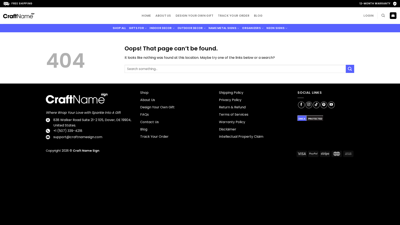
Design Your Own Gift (195, 16)
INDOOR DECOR (161, 28)
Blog (258, 16)
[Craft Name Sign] (18, 15)
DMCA (302, 119)
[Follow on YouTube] (331, 104)
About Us (163, 16)
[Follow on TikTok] (316, 104)
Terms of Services (233, 114)
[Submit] (350, 69)
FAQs (144, 114)
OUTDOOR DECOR (190, 28)
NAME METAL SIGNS (222, 28)
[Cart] (393, 15)
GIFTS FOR (136, 28)
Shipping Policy (231, 92)
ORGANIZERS (251, 28)
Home (146, 16)
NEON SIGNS (275, 28)
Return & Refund (232, 107)
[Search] (383, 15)
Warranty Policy (232, 122)
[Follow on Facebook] (301, 104)
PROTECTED (315, 119)
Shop (144, 92)
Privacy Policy (230, 100)
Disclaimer (227, 129)
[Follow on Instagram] (308, 104)
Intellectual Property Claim (241, 136)
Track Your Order (233, 16)
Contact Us (149, 122)
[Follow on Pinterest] (323, 104)
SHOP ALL (119, 28)
